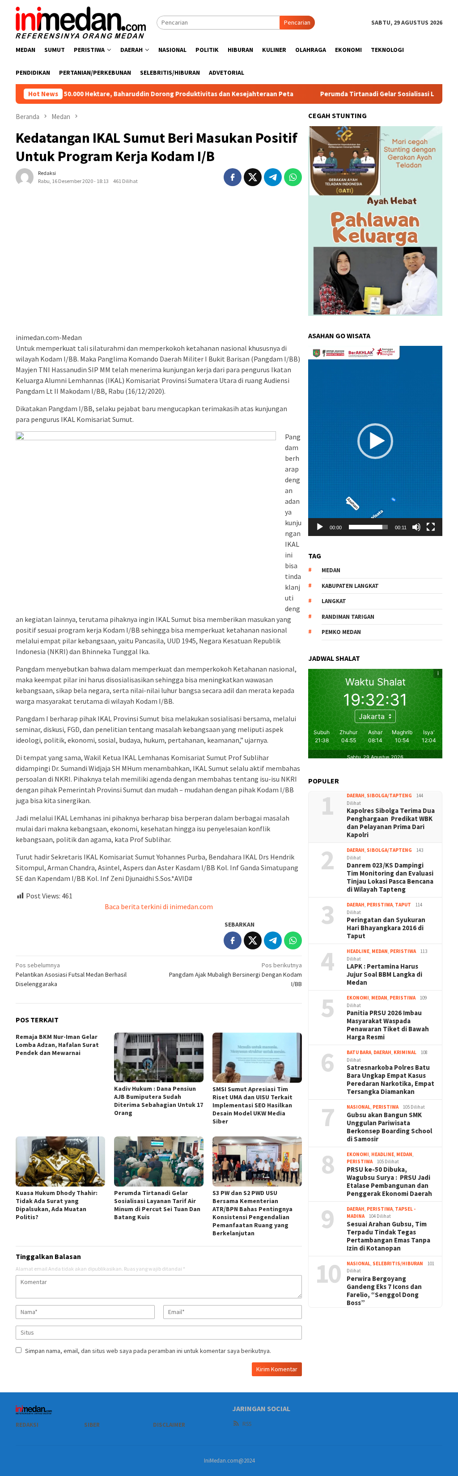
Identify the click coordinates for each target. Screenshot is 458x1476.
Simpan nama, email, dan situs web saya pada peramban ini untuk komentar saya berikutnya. (148, 1351)
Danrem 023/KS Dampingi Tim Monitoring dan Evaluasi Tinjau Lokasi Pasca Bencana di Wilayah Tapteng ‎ (390, 877)
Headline (358, 951)
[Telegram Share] (273, 177)
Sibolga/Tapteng (389, 795)
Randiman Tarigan (348, 617)
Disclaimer (169, 1425)
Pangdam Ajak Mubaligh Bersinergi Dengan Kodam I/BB (235, 974)
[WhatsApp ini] (293, 177)
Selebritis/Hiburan (398, 1263)
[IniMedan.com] (81, 21)
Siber (92, 1425)
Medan (380, 951)
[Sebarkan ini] (233, 177)
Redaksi (27, 1425)
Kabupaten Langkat (350, 586)
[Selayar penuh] (430, 527)
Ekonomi (358, 998)
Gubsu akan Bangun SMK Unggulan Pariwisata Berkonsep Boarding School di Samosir (389, 1127)
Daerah (356, 795)
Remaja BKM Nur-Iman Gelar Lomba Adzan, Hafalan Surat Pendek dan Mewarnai (57, 1045)
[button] (375, 441)
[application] (375, 441)
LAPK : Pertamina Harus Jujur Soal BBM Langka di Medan (384, 974)
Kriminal (405, 1052)
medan (331, 570)
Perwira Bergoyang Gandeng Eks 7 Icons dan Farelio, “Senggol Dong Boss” (384, 1291)
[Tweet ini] (253, 177)
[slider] (368, 527)
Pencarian (297, 22)
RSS (246, 1424)
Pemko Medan (341, 632)
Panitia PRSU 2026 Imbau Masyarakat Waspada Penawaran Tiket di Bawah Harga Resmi (388, 1025)
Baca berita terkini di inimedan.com (159, 906)
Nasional (358, 1107)
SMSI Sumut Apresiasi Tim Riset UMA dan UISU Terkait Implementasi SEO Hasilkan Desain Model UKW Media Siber (252, 1105)
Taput (403, 905)
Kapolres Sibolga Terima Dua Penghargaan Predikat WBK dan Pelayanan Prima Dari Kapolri (391, 823)
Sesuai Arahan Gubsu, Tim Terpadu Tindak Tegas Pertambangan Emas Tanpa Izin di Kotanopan (388, 1236)
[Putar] (319, 527)
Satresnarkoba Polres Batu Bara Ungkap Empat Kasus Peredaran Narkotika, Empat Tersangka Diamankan (390, 1079)
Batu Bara (359, 1052)
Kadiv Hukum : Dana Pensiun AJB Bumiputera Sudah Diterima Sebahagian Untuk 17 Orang (158, 1101)
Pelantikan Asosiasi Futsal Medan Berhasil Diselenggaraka (71, 974)
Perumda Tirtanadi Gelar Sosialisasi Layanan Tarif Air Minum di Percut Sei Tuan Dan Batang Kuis (157, 1205)
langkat (334, 601)
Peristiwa (380, 905)
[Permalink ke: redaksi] (25, 176)
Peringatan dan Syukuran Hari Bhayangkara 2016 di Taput (386, 928)
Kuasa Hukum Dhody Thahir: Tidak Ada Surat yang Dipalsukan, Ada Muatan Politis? (57, 1205)
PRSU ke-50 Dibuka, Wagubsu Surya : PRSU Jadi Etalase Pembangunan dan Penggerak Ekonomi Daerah (389, 1181)
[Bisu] (416, 527)
